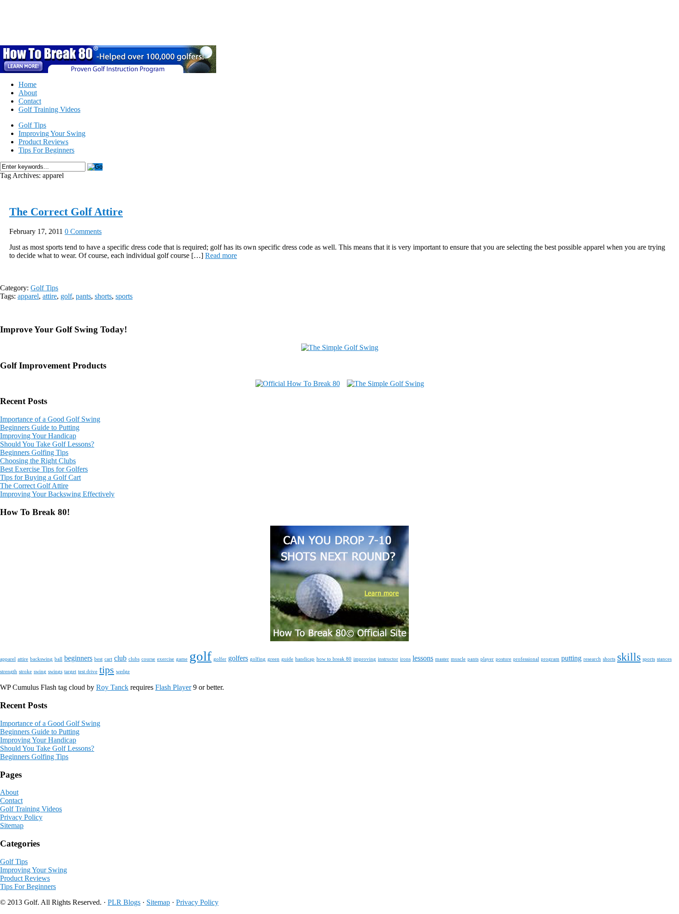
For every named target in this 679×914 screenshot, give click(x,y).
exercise (165, 659)
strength (8, 671)
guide (287, 659)
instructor (388, 659)
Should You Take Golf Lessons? (47, 444)
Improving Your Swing (51, 133)
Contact (29, 101)
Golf (24, 22)
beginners (78, 658)
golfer (219, 659)
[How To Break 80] (339, 639)
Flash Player (173, 687)
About (27, 93)
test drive (87, 671)
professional (526, 659)
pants (83, 296)
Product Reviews (43, 142)
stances (664, 659)
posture (503, 659)
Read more (221, 255)
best (98, 659)
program (550, 659)
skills (629, 656)
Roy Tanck (112, 687)
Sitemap (12, 825)
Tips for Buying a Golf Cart (40, 477)
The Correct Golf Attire (66, 212)
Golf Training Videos (49, 109)
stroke (25, 671)
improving (364, 659)
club (120, 658)
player (487, 659)
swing (40, 671)
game (182, 659)
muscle (458, 659)
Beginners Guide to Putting (39, 427)
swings (55, 671)
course (148, 659)
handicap (305, 659)
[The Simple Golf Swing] (339, 347)
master (442, 659)
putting (571, 658)
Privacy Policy (21, 817)
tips (106, 669)
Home (27, 84)
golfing (258, 659)
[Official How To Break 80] (297, 383)
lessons (422, 658)
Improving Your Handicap (38, 436)
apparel (28, 296)
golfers (238, 658)
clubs (133, 659)
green (273, 659)
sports (124, 296)
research (592, 659)
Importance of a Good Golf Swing (50, 419)
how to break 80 (334, 659)
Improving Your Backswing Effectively (57, 494)
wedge (123, 671)
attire (49, 296)
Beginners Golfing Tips (34, 452)
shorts (103, 296)
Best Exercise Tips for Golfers (44, 469)
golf (66, 296)
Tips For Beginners (46, 150)
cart (108, 659)
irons (405, 659)
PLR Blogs (124, 902)
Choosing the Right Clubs (38, 461)
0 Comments (83, 231)
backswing (41, 659)
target (70, 671)
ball (58, 659)
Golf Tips (32, 125)
